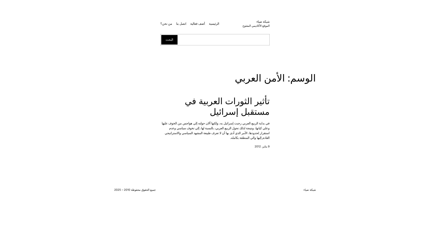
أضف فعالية (197, 23)
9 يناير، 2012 (262, 146)
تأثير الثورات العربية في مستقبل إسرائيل (227, 106)
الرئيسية (214, 23)
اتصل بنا (181, 23)
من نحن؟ (166, 23)
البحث (169, 39)
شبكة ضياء (263, 21)
